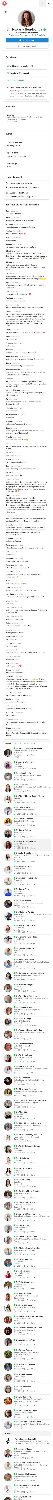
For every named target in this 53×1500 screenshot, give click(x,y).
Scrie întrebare (29, 40)
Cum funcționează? (29, 46)
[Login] (49, 3)
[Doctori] (42, 3)
